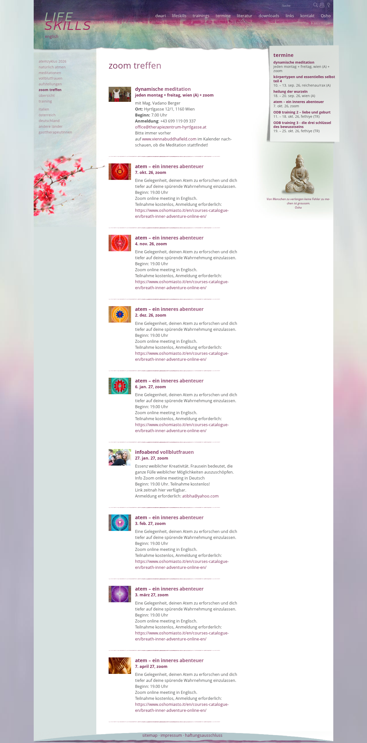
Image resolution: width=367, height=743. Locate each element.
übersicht (47, 95)
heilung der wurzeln (290, 91)
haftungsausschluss (203, 735)
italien (44, 109)
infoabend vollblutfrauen (164, 452)
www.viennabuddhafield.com (169, 139)
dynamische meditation (163, 89)
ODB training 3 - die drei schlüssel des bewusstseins (302, 124)
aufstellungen (50, 84)
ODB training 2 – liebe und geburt (302, 112)
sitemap (150, 735)
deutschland (49, 120)
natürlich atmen (52, 67)
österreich (47, 115)
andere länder (51, 126)
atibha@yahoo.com (200, 496)
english (51, 36)
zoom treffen (50, 89)
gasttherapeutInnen (55, 132)
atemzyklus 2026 (52, 61)
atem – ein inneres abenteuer (169, 166)
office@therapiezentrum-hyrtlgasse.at (170, 127)
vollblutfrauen (50, 78)
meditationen (50, 72)
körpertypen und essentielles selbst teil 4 (304, 78)
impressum (171, 735)
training (45, 101)
